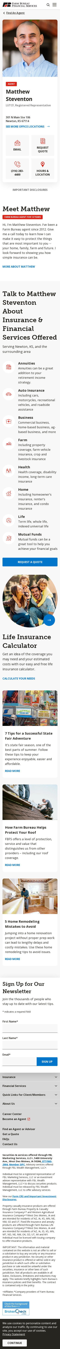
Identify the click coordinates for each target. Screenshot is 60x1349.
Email (6, 1054)
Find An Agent (15, 13)
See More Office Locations (26, 126)
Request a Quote (30, 562)
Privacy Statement (13, 1334)
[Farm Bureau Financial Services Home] (19, 5)
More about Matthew (18, 266)
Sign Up (47, 1061)
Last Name (10, 1038)
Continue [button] (15, 1343)
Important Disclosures (30, 190)
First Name (10, 1021)
